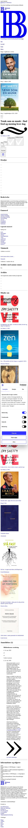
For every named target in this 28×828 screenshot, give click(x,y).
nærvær (2, 219)
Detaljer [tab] (14, 389)
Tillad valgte (14, 437)
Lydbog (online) (11, 138)
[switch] (24, 417)
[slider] (14, 84)
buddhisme (3, 222)
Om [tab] (23, 389)
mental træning (4, 214)
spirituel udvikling (5, 215)
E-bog (5, 142)
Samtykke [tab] (5, 389)
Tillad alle (14, 433)
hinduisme (3, 223)
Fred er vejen (17, 730)
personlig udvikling (5, 217)
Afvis (14, 442)
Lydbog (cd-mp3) (19, 137)
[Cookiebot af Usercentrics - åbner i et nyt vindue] (20, 385)
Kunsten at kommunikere (14, 729)
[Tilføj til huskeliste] (3, 154)
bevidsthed (3, 221)
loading (2, 146)
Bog (2, 142)
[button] (14, 766)
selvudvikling (4, 218)
